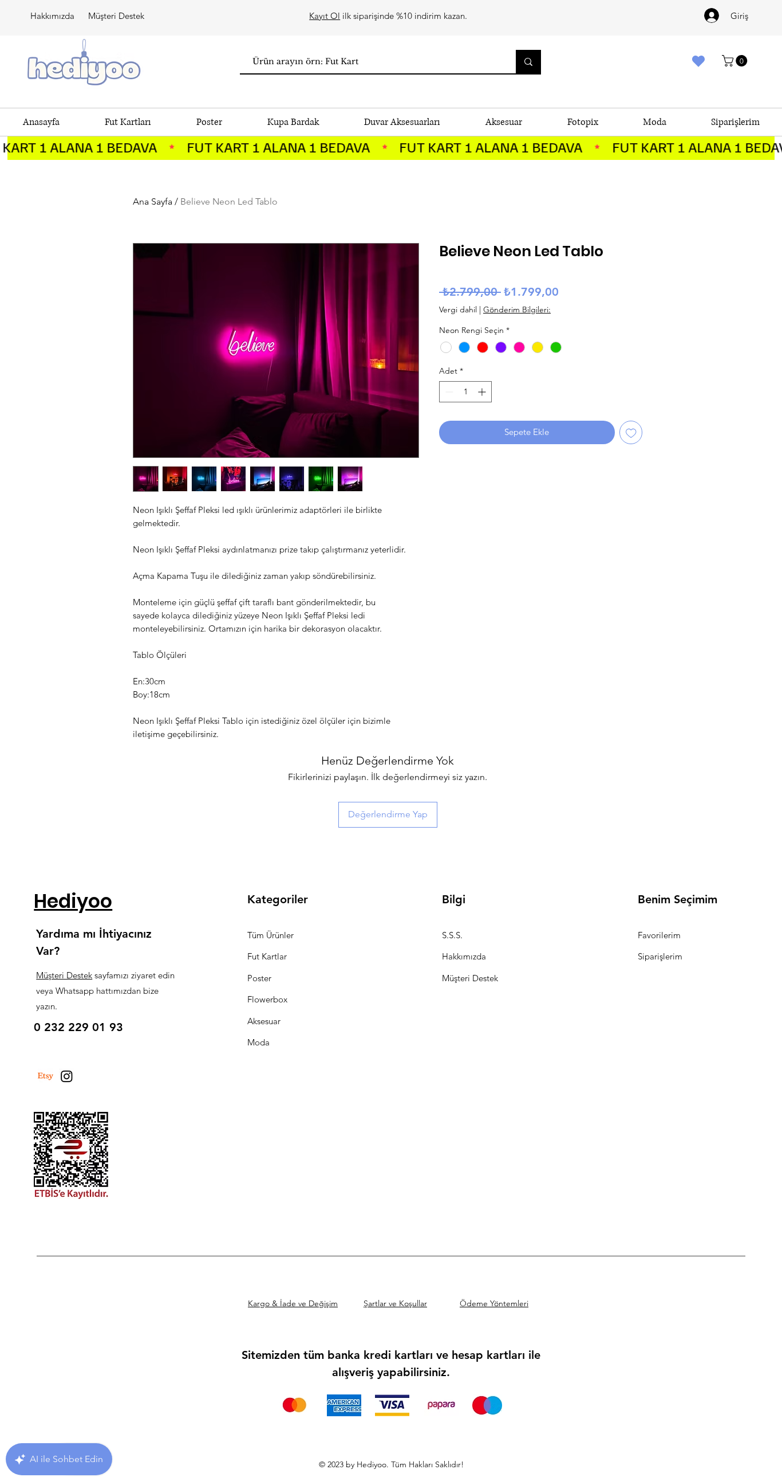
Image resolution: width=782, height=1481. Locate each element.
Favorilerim (659, 935)
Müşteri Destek (116, 15)
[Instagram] (66, 1076)
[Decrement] (448, 392)
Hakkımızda (52, 15)
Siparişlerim (660, 956)
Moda (258, 1042)
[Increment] (483, 392)
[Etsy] (45, 1076)
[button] (736, 60)
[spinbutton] (465, 392)
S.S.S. (452, 935)
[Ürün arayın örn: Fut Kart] (528, 61)
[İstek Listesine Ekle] (631, 432)
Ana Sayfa (152, 201)
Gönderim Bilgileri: (517, 309)
